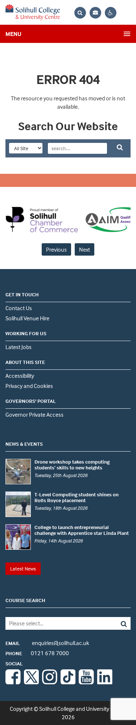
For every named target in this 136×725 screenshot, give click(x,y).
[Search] (118, 623)
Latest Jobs (18, 347)
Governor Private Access (34, 414)
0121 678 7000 (37, 653)
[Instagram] (49, 682)
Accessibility (19, 375)
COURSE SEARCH (25, 600)
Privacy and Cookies (29, 385)
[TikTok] (68, 682)
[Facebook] (13, 682)
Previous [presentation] (56, 249)
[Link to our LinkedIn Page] (104, 682)
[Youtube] (86, 682)
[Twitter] (31, 682)
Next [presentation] (84, 249)
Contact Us (18, 308)
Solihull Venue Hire (27, 318)
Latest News (23, 568)
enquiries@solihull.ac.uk (47, 642)
